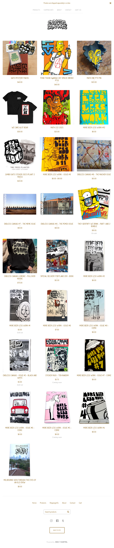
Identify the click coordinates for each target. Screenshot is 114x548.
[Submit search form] (68, 511)
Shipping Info (48, 10)
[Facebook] (57, 521)
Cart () (78, 10)
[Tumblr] (63, 521)
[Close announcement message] (110, 3)
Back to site (57, 530)
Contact (68, 10)
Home (34, 503)
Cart (80, 503)
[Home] (57, 24)
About (59, 10)
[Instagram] (51, 521)
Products (36, 10)
